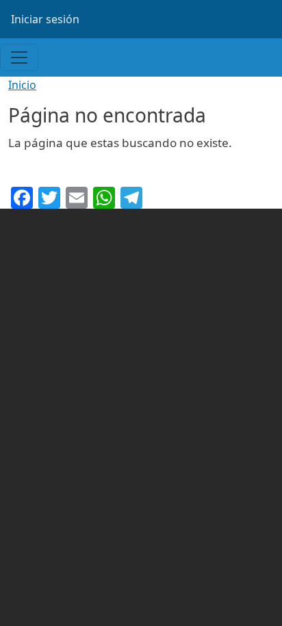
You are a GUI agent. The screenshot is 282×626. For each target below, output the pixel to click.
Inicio (22, 84)
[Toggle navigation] (19, 57)
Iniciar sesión (45, 19)
